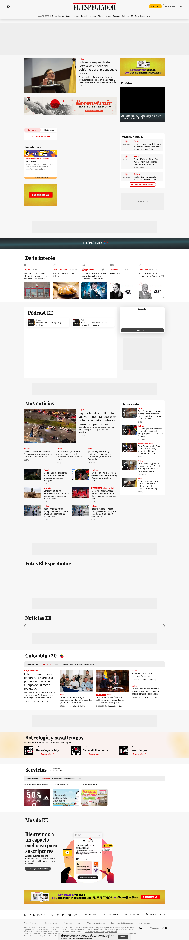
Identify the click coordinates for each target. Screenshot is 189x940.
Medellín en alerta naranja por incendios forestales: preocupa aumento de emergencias (55, 558)
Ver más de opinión (39, 136)
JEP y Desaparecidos (31, 752)
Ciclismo (137, 206)
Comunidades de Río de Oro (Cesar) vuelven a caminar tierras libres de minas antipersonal (146, 195)
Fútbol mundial (108, 569)
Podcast (84, 401)
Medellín (47, 551)
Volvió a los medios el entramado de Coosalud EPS (151, 355)
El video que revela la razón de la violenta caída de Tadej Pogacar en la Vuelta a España (104, 558)
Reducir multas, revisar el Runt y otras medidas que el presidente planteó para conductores (56, 594)
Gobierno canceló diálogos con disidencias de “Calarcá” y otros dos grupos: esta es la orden (76, 781)
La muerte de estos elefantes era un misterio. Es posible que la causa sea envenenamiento (56, 576)
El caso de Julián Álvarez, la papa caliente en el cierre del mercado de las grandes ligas (103, 576)
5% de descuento (89, 865)
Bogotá (81, 491)
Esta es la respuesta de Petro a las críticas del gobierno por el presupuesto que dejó (98, 68)
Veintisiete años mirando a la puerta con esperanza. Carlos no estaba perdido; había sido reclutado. (40, 776)
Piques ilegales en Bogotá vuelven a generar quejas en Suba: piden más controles (98, 497)
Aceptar (123, 937)
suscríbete (30, 169)
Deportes (39, 401)
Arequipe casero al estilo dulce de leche (64, 355)
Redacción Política (97, 86)
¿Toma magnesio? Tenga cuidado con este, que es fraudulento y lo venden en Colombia (100, 536)
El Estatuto (115, 354)
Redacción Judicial (151, 778)
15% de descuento (61, 865)
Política (81, 59)
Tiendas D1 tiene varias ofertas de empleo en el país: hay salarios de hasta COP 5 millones (37, 357)
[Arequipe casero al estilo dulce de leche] (66, 371)
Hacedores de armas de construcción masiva (142, 755)
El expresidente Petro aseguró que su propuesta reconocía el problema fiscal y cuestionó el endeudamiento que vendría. (97, 80)
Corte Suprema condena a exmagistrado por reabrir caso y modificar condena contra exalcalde (149, 496)
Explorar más (46, 835)
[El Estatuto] (123, 371)
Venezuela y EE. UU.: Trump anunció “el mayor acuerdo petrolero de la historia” (141, 117)
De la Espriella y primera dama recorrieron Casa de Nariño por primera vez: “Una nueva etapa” (149, 548)
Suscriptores (143, 524)
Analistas (135, 752)
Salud (90, 530)
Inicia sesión (41, 167)
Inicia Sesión (170, 6)
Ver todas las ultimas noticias (142, 217)
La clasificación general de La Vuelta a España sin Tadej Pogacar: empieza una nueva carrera (147, 213)
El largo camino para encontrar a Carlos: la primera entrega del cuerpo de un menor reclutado (38, 762)
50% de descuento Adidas (36, 865)
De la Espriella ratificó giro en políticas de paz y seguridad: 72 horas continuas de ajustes (149, 531)
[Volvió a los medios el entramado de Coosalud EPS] (152, 371)
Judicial (136, 189)
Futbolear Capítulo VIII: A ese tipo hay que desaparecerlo (94, 404)
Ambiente (47, 569)
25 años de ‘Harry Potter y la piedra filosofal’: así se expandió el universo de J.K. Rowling (94, 357)
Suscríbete (155, 6)
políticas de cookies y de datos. (82, 938)
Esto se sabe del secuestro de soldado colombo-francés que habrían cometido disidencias (145, 772)
